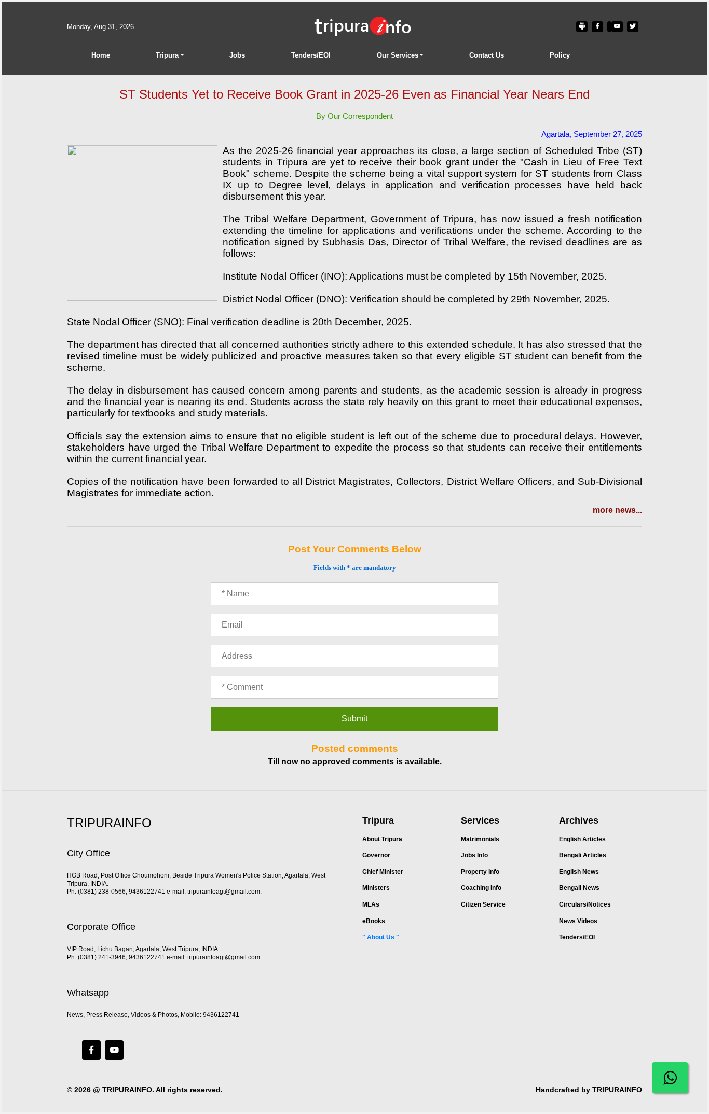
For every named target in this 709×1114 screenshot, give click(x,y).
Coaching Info (481, 888)
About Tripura (382, 839)
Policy (560, 55)
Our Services (397, 55)
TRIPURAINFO (127, 1089)
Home (100, 55)
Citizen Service (483, 904)
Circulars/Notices (585, 904)
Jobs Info (474, 855)
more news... (617, 510)
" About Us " (380, 937)
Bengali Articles (582, 855)
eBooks (373, 921)
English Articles (582, 839)
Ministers (376, 888)
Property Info (480, 871)
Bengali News (579, 888)
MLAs (370, 904)
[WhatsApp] (670, 1077)
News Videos (578, 921)
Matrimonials (480, 839)
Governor (376, 855)
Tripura (167, 55)
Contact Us (486, 55)
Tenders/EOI (311, 55)
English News (579, 871)
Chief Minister (382, 871)
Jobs (237, 55)
